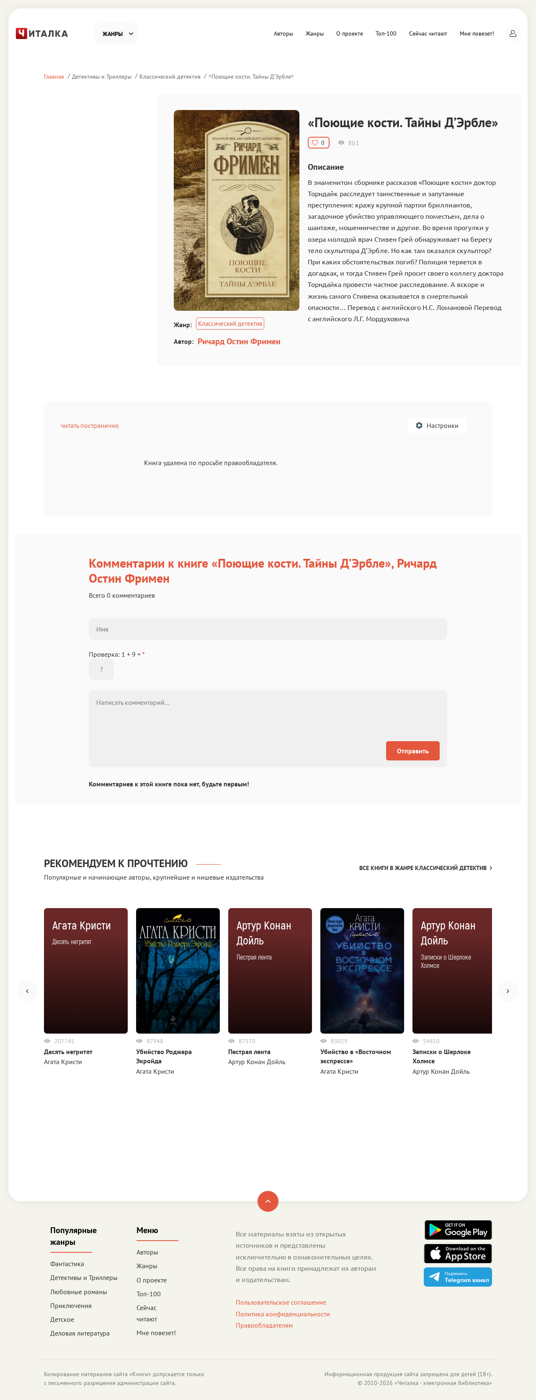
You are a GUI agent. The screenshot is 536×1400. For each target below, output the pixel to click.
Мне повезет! (477, 33)
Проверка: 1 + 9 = (117, 654)
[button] (513, 33)
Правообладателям (264, 1325)
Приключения (71, 1305)
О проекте (349, 33)
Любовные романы (78, 1291)
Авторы (283, 33)
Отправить (413, 751)
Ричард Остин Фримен (239, 341)
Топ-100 (386, 33)
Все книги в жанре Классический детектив (423, 868)
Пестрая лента (249, 1051)
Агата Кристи (63, 1061)
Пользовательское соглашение (281, 1302)
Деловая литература (80, 1333)
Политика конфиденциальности (283, 1314)
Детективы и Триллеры (101, 76)
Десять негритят (68, 1051)
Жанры (315, 33)
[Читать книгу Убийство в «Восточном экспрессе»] (362, 971)
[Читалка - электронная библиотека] (42, 32)
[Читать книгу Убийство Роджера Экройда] (178, 971)
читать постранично (90, 425)
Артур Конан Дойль (256, 1061)
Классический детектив (170, 76)
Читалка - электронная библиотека (443, 1383)
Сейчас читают (428, 33)
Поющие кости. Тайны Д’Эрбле (251, 76)
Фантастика (67, 1263)
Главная (54, 76)
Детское (62, 1319)
